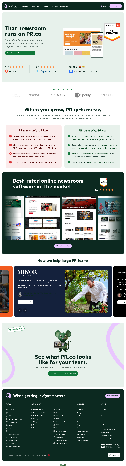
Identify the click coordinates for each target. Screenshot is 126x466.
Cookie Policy (106, 461)
